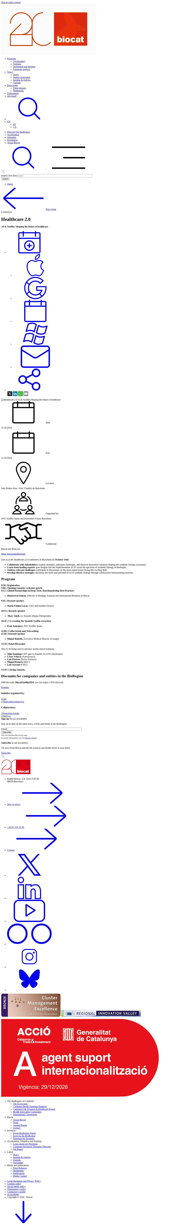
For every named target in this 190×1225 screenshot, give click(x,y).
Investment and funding (24, 66)
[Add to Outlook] (35, 367)
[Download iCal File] (35, 321)
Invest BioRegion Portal (24, 1133)
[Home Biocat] (48, 53)
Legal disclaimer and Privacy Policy (24, 1181)
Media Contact (20, 1176)
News (10, 72)
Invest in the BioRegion (24, 1136)
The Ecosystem (20, 1104)
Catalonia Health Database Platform (30, 1106)
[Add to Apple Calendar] (35, 275)
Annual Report (20, 1125)
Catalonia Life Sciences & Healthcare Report (34, 1109)
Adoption (11, 137)
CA (14, 127)
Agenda (16, 82)
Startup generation (21, 77)
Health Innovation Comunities (27, 1112)
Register (21, 554)
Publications (13, 93)
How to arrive (14, 804)
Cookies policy (14, 1183)
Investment (12, 140)
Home (10, 184)
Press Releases (20, 1168)
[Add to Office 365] (35, 344)
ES (14, 124)
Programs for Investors (23, 1138)
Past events (51, 209)
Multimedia (18, 90)
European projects (21, 69)
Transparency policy (16, 1189)
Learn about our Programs (25, 1144)
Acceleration (19, 61)
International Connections (25, 1114)
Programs (11, 58)
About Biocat (13, 142)
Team (15, 1122)
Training (17, 64)
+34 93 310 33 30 (15, 827)
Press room (12, 85)
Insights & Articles (21, 80)
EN (8, 121)
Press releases (19, 88)
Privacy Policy (31, 738)
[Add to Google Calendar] (35, 298)
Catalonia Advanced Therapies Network (32, 1146)
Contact (11, 850)
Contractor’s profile (16, 1192)
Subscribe (5, 753)
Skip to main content (10, 2)
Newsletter (18, 1162)
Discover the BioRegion (18, 132)
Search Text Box (9, 175)
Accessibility (13, 1194)
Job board (11, 96)
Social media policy (16, 1186)
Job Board (18, 1149)
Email (4, 729)
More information (9, 554)
